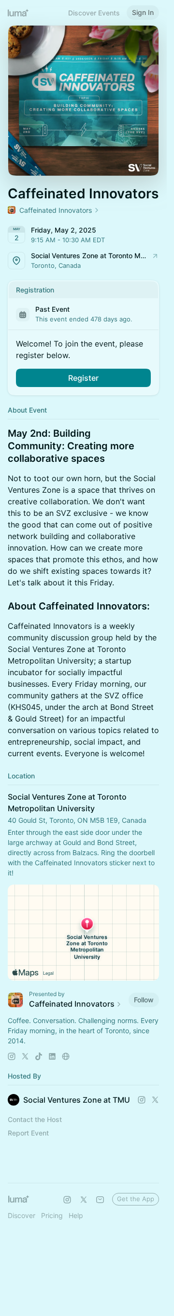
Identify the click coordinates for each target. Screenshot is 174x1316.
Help (76, 1215)
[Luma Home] (18, 12)
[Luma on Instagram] (67, 1199)
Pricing (52, 1215)
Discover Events (94, 13)
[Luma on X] (83, 1199)
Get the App (135, 1199)
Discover (21, 1215)
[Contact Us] (100, 1199)
